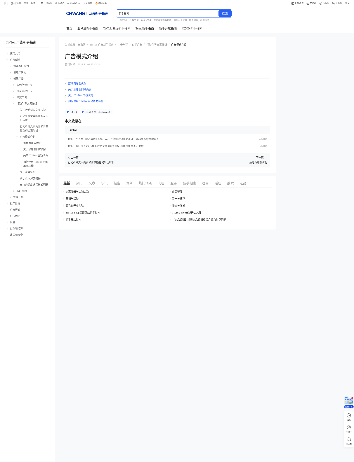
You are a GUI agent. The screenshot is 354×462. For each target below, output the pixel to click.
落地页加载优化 (77, 83)
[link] (82, 44)
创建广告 (137, 44)
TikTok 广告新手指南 (21, 42)
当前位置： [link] (71, 44)
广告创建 (123, 44)
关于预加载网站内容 (79, 89)
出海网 (82, 44)
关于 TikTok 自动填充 (80, 95)
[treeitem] (27, 53)
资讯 (26, 3)
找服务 (49, 3)
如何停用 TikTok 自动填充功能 (85, 101)
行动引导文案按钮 (156, 44)
